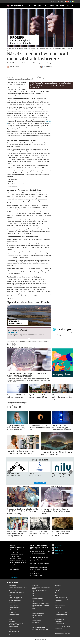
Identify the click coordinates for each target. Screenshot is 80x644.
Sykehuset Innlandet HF (59, 609)
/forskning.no (58, 547)
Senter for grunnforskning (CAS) (61, 597)
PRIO (56, 587)
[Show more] (29, 339)
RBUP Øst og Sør (58, 588)
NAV (10, 628)
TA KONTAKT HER (12, 332)
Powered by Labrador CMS (40, 639)
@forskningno (58, 545)
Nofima (33, 608)
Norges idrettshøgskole (36, 620)
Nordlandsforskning (36, 611)
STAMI (56, 602)
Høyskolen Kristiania (13, 616)
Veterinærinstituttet (58, 630)
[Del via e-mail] (14, 344)
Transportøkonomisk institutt (61, 612)
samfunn (15, 341)
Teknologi (51, 5)
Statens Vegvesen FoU (59, 603)
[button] (66, 1)
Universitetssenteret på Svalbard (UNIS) (62, 626)
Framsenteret (12, 602)
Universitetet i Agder (59, 616)
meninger (29, 341)
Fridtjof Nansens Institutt (14, 603)
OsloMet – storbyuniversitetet (38, 632)
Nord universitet (35, 610)
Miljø (39, 5)
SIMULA (56, 593)
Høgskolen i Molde (13, 609)
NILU (10, 634)
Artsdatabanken (12, 588)
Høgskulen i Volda (12, 612)
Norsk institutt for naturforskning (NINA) (40, 629)
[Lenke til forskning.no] (16, 5)
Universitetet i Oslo (58, 621)
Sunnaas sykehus (58, 607)
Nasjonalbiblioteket (36, 595)
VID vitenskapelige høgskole (60, 631)
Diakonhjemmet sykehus (14, 590)
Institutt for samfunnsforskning (15, 617)
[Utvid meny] (72, 5)
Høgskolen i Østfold (13, 610)
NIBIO (10, 629)
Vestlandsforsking (58, 628)
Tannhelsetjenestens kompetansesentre (63, 610)
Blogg (67, 5)
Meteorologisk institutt (13, 626)
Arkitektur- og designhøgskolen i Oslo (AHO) (18, 587)
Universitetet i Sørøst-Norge (60, 624)
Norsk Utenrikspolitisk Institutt (38, 627)
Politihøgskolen (58, 585)
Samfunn (45, 5)
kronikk (9, 341)
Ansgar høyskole (12, 585)
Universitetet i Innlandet (59, 619)
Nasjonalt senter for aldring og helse (39, 599)
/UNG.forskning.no (59, 550)
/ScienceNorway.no (59, 553)
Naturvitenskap (60, 5)
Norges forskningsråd (36, 617)
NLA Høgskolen (35, 585)
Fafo (10, 595)
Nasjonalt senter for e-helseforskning (39, 601)
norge (40, 341)
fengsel (46, 341)
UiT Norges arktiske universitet (61, 614)
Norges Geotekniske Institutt (38, 613)
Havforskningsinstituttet (14, 607)
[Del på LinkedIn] (12, 344)
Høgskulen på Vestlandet (14, 614)
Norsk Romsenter (35, 625)
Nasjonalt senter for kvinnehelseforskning (40, 603)
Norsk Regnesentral (36, 624)
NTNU (33, 593)
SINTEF (56, 595)
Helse (35, 5)
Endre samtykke (14, 577)
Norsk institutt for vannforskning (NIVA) (40, 631)
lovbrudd (22, 341)
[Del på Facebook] (8, 344)
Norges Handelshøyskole (37, 615)
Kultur (30, 5)
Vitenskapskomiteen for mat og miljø (62, 633)
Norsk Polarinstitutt (36, 622)
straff (35, 341)
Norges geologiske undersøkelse (38, 618)
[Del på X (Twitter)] (10, 344)
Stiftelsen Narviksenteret (60, 605)
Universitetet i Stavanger (59, 623)
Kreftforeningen (12, 621)
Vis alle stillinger (40, 482)
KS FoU (10, 619)
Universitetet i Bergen (59, 617)
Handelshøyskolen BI (13, 605)
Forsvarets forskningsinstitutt (15, 600)
